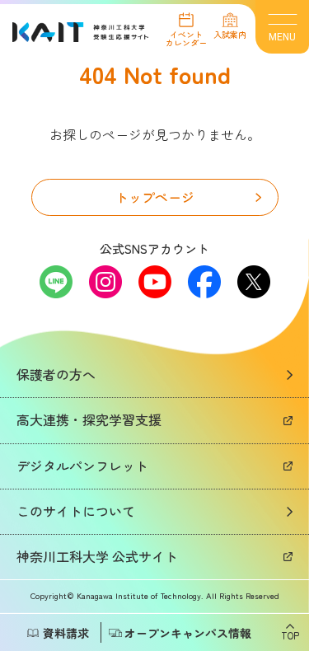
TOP (290, 634)
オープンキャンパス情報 (187, 633)
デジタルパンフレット (82, 465)
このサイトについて (75, 511)
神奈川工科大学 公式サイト (97, 556)
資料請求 (66, 633)
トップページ (154, 197)
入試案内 (229, 33)
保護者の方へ (56, 374)
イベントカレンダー (186, 37)
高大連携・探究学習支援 (89, 419)
